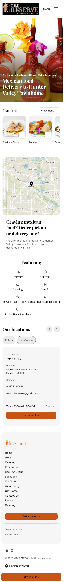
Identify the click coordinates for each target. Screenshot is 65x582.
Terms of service (13, 529)
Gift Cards (11, 490)
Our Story (11, 481)
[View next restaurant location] (57, 329)
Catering (10, 462)
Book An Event (14, 471)
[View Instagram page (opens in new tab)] (12, 551)
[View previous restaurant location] (49, 329)
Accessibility (11, 534)
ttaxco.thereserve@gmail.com (21, 394)
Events (9, 500)
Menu (46, 8)
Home (8, 452)
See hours (51, 406)
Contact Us (12, 495)
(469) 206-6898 (15, 387)
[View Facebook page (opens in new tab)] (7, 551)
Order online (31, 415)
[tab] (9, 340)
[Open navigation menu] (56, 9)
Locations (11, 476)
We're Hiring (12, 486)
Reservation (12, 467)
